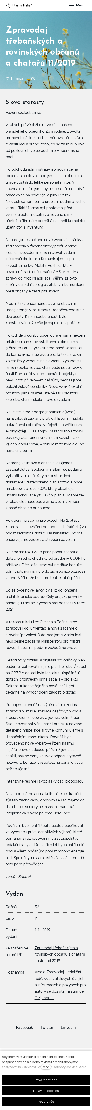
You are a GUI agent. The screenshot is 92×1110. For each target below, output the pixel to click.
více (46, 1067)
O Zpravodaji (45, 997)
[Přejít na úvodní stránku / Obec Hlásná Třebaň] (19, 5)
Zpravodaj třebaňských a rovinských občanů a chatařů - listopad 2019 (60, 954)
